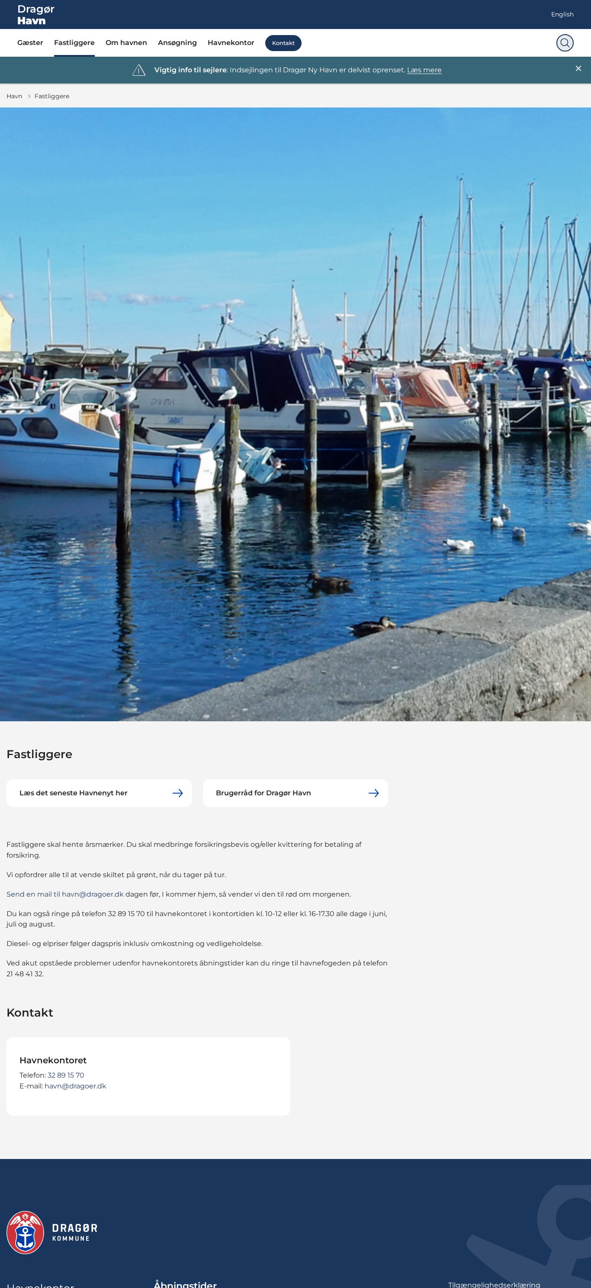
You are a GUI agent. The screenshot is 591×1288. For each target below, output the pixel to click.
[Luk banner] (578, 68)
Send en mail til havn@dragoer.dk (65, 894)
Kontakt (283, 42)
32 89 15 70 (66, 1075)
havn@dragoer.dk (75, 1086)
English (562, 14)
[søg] (565, 43)
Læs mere (424, 70)
